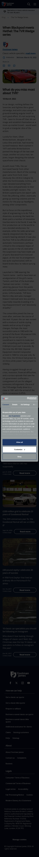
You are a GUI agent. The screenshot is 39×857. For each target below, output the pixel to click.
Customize (18, 449)
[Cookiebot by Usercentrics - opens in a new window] (28, 398)
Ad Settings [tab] (25, 404)
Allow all (19, 442)
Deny (19, 457)
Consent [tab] (5, 404)
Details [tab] (15, 404)
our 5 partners (14, 416)
